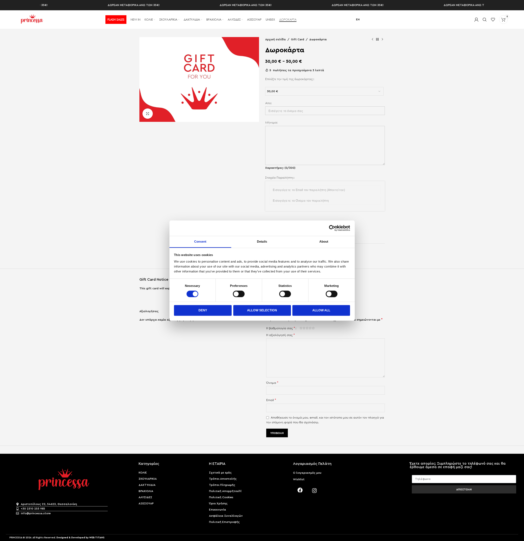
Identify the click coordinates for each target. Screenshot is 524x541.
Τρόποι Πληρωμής (222, 485)
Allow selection (262, 310)
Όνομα (272, 382)
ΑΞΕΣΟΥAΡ (146, 503)
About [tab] (323, 241)
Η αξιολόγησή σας (280, 335)
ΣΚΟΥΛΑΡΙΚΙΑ (148, 478)
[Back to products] (377, 39)
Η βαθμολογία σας (280, 328)
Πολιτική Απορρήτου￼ (225, 491)
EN (358, 19)
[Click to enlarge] (147, 113)
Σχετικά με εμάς (220, 472)
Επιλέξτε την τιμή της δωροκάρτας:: (289, 79)
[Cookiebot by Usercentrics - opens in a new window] (332, 228)
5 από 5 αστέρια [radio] (313, 328)
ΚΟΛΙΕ (143, 472)
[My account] (476, 19)
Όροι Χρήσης (218, 503)
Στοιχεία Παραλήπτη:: (280, 177)
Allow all (321, 310)
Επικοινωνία (217, 509)
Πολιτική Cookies (221, 497)
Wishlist (299, 479)
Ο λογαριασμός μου (307, 472)
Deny (202, 310)
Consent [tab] (200, 241)
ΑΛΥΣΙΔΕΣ (145, 497)
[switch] (239, 294)
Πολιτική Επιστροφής (224, 522)
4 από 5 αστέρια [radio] (310, 328)
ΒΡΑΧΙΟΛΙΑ (146, 491)
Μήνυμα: (271, 122)
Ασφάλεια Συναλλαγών (226, 515)
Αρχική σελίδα (275, 39)
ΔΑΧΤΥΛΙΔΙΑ (147, 485)
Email (271, 400)
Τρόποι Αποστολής (223, 478)
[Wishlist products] (493, 19)
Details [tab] (262, 241)
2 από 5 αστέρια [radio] (304, 328)
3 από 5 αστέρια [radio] (307, 328)
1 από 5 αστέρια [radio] (300, 328)
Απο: (268, 103)
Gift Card (297, 39)
